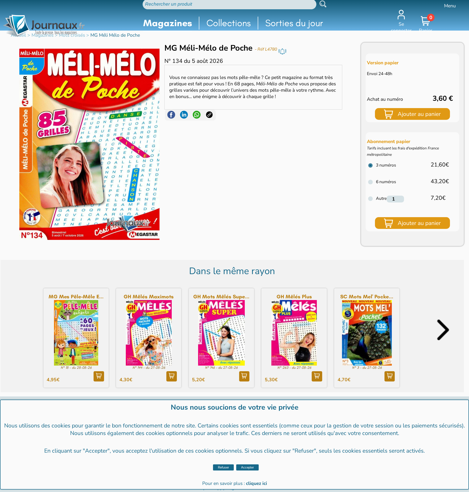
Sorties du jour (294, 23)
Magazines (167, 23)
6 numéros (386, 182)
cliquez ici (256, 483)
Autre (381, 198)
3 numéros (386, 165)
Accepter (247, 467)
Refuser (223, 467)
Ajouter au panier (419, 114)
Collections (228, 23)
